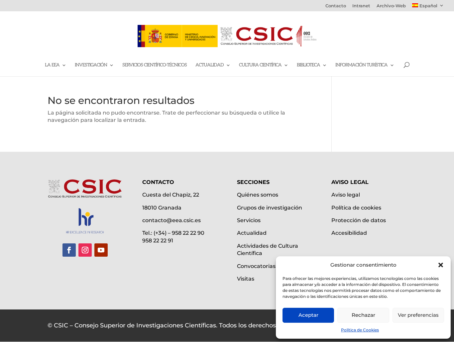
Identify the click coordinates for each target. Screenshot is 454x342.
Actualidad (209, 65)
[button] (440, 265)
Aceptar (308, 315)
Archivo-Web (391, 6)
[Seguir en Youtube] (101, 250)
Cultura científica (260, 65)
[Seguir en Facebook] (69, 250)
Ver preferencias (418, 315)
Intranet (361, 6)
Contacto (335, 6)
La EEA (52, 65)
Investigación (91, 65)
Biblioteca (308, 65)
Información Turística (361, 65)
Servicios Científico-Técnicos (154, 65)
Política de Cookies (360, 329)
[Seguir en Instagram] (85, 250)
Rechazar (363, 315)
